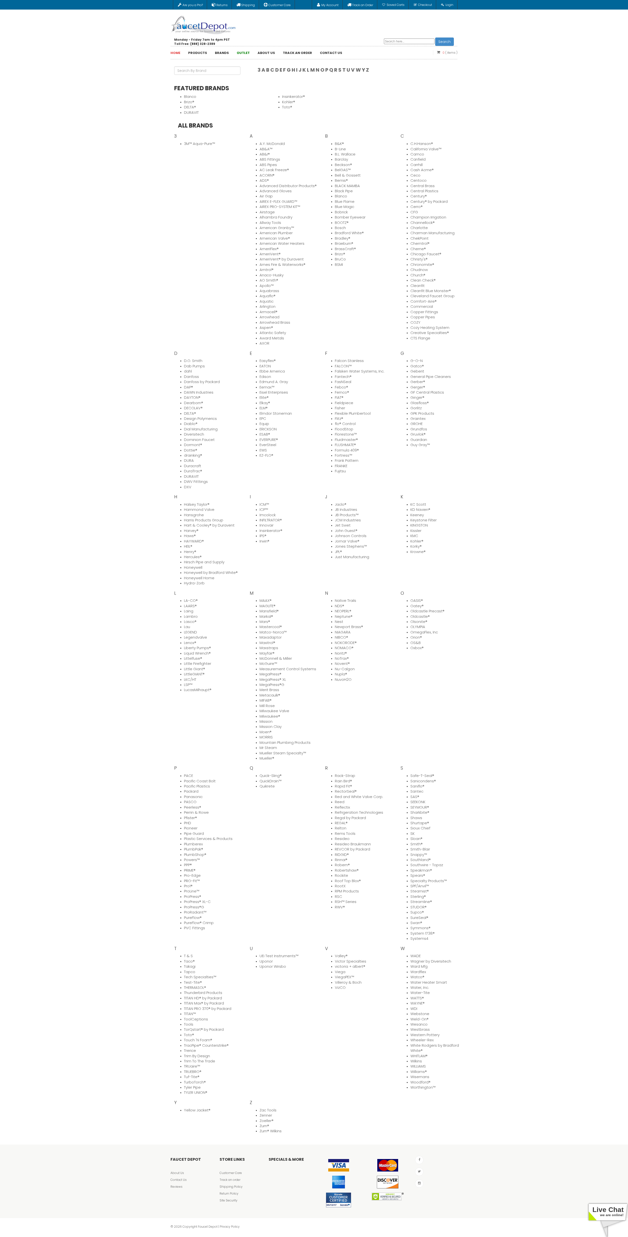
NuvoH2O (343, 679)
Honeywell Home (199, 577)
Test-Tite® (193, 982)
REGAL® (341, 822)
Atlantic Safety (273, 332)
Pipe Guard (194, 833)
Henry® (190, 551)
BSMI (339, 264)
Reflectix (342, 807)
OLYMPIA (417, 626)
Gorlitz (416, 408)
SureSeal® (419, 917)
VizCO (340, 987)
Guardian (418, 439)
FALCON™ (343, 366)
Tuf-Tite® (191, 1076)
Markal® (266, 616)
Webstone (419, 1013)
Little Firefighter (197, 663)
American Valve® (275, 238)
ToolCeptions (196, 1019)
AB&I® (265, 154)
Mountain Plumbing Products (285, 742)
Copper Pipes (422, 317)
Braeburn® (344, 243)
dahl (188, 371)
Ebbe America (272, 371)
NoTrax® (342, 658)
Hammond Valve (199, 509)
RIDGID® (342, 854)
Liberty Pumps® (197, 647)
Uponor (266, 961)
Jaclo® (340, 504)
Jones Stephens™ (351, 546)
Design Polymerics (200, 418)
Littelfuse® (193, 658)
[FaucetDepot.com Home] (203, 24)
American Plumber (276, 232)
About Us (177, 1173)
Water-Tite (420, 992)
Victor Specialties (350, 961)
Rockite (341, 875)
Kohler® (288, 101)
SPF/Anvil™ (419, 886)
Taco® (189, 961)
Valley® (341, 955)
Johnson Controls (350, 535)
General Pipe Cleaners (430, 376)
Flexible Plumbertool (353, 413)
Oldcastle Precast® (427, 611)
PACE (188, 775)
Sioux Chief (420, 828)
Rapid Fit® (343, 786)
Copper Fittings (424, 311)
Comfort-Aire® (423, 301)
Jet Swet (343, 525)
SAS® (414, 796)
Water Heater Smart (428, 982)
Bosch (340, 227)
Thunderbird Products (203, 992)
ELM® (264, 408)
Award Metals (272, 338)
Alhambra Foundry (276, 217)
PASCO (190, 801)
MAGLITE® (267, 605)
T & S (188, 955)
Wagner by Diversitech (430, 961)
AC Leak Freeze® (274, 169)
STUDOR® (418, 907)
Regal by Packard (350, 817)
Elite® (264, 397)
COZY (415, 322)
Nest (339, 621)
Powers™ (192, 859)
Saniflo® (417, 786)
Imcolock (268, 514)
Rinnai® (341, 859)
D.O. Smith (193, 360)
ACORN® (267, 175)
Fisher (340, 408)
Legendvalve (195, 637)
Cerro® (416, 206)
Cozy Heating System (429, 327)
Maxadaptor (271, 637)
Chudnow (419, 269)
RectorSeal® (346, 791)
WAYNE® (417, 1003)
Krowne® (418, 551)
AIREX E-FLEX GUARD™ (278, 201)
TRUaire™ (192, 1066)
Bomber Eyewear (350, 217)
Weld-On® (419, 1019)
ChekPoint (419, 238)
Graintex (418, 418)
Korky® (416, 546)
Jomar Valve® (347, 541)
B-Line (340, 149)
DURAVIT (191, 112)
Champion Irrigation (428, 217)
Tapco (189, 971)
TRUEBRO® (192, 1071)
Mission (266, 721)
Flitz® (339, 418)
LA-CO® (191, 600)
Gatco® (417, 366)
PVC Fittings (194, 927)
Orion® (416, 637)
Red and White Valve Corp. (359, 796)
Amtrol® (267, 269)
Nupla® (341, 674)
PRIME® (190, 870)
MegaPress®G (272, 684)
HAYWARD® (194, 541)
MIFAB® (266, 700)
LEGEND (190, 632)
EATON (265, 366)
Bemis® (341, 180)
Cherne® (418, 248)
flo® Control (345, 423)
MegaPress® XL (273, 679)
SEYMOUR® (419, 807)
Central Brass (422, 185)
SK (412, 833)
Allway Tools (270, 222)
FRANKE (341, 465)
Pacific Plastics (197, 786)
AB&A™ (266, 149)
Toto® (287, 107)
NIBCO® (341, 637)
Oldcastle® (420, 616)
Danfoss (191, 376)
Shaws (416, 817)
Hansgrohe (194, 514)
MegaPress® (270, 674)
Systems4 (419, 938)
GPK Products (422, 413)
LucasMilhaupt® (197, 689)
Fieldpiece (344, 402)
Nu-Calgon (345, 668)
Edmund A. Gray (274, 381)
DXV (187, 487)
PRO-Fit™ (192, 880)
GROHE (416, 423)
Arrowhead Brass (275, 322)
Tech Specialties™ (200, 976)
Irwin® (264, 541)
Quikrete (267, 786)
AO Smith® (269, 280)
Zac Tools (268, 1110)
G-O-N (416, 360)
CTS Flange (420, 338)
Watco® (417, 976)
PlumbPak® (193, 849)
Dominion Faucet (199, 439)
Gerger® (417, 387)
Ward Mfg (419, 966)
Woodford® (420, 1082)
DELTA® (190, 107)
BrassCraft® (345, 248)
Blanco (190, 96)
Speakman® (421, 870)
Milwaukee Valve (274, 710)
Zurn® (264, 1125)
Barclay (341, 159)
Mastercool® (271, 626)
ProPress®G (194, 907)
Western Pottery (425, 1034)
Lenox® (190, 642)
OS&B (415, 642)
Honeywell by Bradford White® (211, 572)
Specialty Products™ (428, 880)
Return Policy (229, 1193)
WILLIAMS (418, 1066)
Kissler (415, 530)
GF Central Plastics (427, 392)
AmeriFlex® (269, 248)
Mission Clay (271, 726)
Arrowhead (269, 317)
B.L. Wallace (345, 154)
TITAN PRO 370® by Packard (207, 1008)
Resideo (342, 838)
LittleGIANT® (194, 674)
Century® (418, 196)
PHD (187, 822)
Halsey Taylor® (196, 504)
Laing (188, 611)
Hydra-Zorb (194, 583)
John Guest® (346, 530)
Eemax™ (267, 387)
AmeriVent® (270, 254)
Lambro (191, 616)
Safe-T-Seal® (422, 775)
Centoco (418, 180)
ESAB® (265, 434)
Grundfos (418, 429)
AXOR (264, 343)
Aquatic (267, 301)
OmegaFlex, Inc (424, 632)
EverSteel (268, 444)
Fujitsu (340, 471)
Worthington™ (422, 1087)
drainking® (193, 455)
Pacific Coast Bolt (200, 781)
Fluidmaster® (346, 439)
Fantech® (343, 376)
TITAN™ (190, 1013)
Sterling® (418, 896)
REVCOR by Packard (352, 849)
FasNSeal (343, 381)
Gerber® (417, 381)
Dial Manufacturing (201, 429)
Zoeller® (267, 1120)
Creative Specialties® (429, 332)
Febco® (341, 387)
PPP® (188, 864)
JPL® (338, 551)
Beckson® (343, 164)
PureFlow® (193, 917)
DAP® (188, 387)
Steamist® (419, 891)
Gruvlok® (418, 434)
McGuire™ (268, 663)
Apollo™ (267, 285)
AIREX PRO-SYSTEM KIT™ (280, 206)
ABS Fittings (270, 159)
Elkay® (265, 402)
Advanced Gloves (276, 190)
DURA (189, 460)
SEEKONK (417, 801)
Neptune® (344, 616)
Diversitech (194, 434)
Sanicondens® (423, 781)
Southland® (420, 859)
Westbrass (420, 1029)
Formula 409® (347, 450)
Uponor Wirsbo (273, 966)
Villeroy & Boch (348, 982)
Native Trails (345, 600)
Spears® (417, 875)
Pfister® (190, 817)
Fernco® (342, 392)
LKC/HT (190, 679)
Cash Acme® (422, 169)
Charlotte (419, 227)
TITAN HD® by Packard (203, 998)
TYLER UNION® (195, 1092)
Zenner (266, 1115)
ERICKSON (268, 429)
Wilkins (416, 1061)
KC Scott (418, 504)
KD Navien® (420, 509)
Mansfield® (269, 611)
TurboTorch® (195, 1082)
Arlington (267, 306)
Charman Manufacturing (432, 232)
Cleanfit (417, 285)
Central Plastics (424, 190)
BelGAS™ (343, 169)
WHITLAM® (419, 1055)
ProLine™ (191, 891)
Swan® (416, 922)
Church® (417, 275)
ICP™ (264, 509)
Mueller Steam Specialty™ (283, 753)
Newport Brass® (349, 626)
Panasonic (193, 796)
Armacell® (268, 311)
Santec (416, 791)
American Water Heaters (282, 243)
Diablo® (190, 423)
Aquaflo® (267, 295)
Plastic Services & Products (208, 838)
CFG (414, 212)
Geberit (417, 371)
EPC (263, 418)
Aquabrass (269, 290)
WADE (415, 955)
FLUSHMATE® (345, 444)
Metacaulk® (270, 695)
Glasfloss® (419, 402)
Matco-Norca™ (273, 632)
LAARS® (190, 605)
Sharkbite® (419, 812)
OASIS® (416, 600)
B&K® (339, 143)
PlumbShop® (195, 854)
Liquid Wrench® (197, 653)
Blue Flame (344, 201)
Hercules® (193, 556)
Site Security (228, 1200)
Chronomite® (422, 264)
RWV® (340, 907)
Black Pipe (344, 190)
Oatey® (417, 605)
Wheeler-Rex (422, 1040)
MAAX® (266, 600)
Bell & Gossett (348, 175)
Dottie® (190, 450)
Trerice (190, 1050)
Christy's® (419, 259)
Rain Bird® (343, 781)
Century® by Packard (429, 201)
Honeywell (193, 567)
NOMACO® (344, 647)
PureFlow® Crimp (199, 922)
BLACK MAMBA (347, 185)
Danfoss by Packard (202, 381)
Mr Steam (268, 747)
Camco (417, 154)
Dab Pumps (194, 366)
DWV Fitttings (196, 481)
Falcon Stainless (349, 360)
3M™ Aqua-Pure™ (199, 143)
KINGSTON (419, 525)
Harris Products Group (203, 520)
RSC (338, 896)
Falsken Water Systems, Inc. (359, 371)
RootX (340, 886)
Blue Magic (344, 206)
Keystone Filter (423, 520)
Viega (340, 971)
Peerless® (192, 807)
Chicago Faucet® (425, 254)
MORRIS (266, 737)
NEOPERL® (343, 611)
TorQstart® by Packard (204, 1029)
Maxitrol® (267, 642)
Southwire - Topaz (426, 864)
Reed (339, 801)
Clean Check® (423, 280)
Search (444, 41)
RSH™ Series (345, 901)
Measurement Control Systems (288, 668)
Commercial (421, 306)
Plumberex (193, 844)
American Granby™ (277, 227)
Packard (191, 791)
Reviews (176, 1187)
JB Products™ (346, 514)
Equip (264, 423)
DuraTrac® (193, 471)
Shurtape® (419, 822)
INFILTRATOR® (271, 520)
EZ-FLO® (266, 455)
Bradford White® (349, 232)
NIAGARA (343, 632)
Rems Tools (345, 833)
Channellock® (422, 222)
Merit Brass (269, 689)
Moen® (266, 731)
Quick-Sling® (271, 775)
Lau (187, 626)
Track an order (230, 1180)
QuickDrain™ (270, 781)
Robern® (342, 864)
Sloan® (416, 838)
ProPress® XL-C (197, 901)
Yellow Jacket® (197, 1110)
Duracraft (192, 465)
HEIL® (188, 546)
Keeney (417, 514)
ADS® (264, 180)
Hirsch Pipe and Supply (204, 562)
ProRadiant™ (195, 912)
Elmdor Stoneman (276, 413)
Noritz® (341, 653)
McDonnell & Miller (276, 658)
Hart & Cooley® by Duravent (209, 525)
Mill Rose (267, 705)
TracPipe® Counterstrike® (206, 1045)
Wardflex (418, 971)
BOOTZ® (342, 222)
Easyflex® (268, 360)
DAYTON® (192, 397)
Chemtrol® (420, 243)
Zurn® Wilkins (271, 1131)
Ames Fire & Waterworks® (282, 264)
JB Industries (346, 509)
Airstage (267, 212)
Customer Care (231, 1173)
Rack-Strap (345, 775)
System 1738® (422, 933)
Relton (340, 828)
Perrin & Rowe (196, 812)
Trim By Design (197, 1055)
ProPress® (192, 896)
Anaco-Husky (272, 275)
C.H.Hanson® (421, 143)
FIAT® (339, 397)
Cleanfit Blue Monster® (430, 290)
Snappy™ (418, 854)
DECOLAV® (193, 408)
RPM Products (347, 891)
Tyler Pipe (192, 1087)
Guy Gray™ (420, 444)
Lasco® (190, 621)
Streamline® (421, 901)
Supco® (417, 912)
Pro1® (188, 886)
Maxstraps (269, 647)
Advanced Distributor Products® (288, 185)
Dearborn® (193, 402)
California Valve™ (425, 149)
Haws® (190, 535)
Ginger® (417, 397)
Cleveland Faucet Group (432, 295)
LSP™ (188, 684)
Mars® (265, 621)
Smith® (416, 844)
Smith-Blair (420, 849)
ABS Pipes (268, 164)
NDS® (339, 605)
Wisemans (419, 1076)
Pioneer (190, 828)
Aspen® (266, 327)
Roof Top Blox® (348, 880)
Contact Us (178, 1180)
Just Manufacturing (352, 556)
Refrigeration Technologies (359, 812)
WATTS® (417, 998)
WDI (413, 1008)
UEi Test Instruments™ (279, 955)
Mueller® (267, 758)
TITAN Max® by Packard (204, 1003)
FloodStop (344, 429)
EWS (263, 450)
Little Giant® (194, 668)
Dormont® (193, 444)
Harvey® (191, 530)
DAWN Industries (198, 392)
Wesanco (419, 1024)
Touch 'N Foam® (198, 1040)
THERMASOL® (195, 987)
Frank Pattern (346, 460)
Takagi (190, 966)
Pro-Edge (192, 875)
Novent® (342, 663)
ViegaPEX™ (344, 976)
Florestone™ (346, 434)
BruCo (340, 259)
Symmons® (420, 927)
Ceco (415, 175)
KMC (414, 535)
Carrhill (416, 164)
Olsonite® (418, 621)
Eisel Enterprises (274, 392)
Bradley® (342, 238)
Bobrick (341, 212)
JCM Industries (348, 520)
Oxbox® (417, 647)
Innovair (267, 525)
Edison (265, 376)
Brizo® (189, 101)
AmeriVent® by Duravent (282, 259)
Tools (188, 1024)
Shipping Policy (231, 1187)
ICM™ (264, 504)
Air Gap (266, 196)
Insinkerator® (293, 96)
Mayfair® (267, 653)
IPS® (263, 535)
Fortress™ (343, 455)
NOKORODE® (346, 642)
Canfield (418, 159)
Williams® (418, 1071)
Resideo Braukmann (353, 844)
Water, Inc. (419, 987)
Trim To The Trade (199, 1061)
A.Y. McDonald (272, 143)
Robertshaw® (347, 870)
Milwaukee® (270, 716)
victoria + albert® (350, 966)
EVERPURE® (269, 439)
